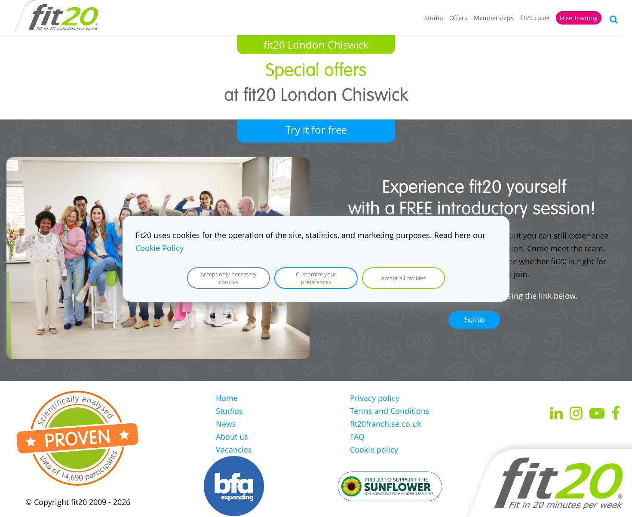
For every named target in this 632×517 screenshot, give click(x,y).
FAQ (357, 436)
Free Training (579, 18)
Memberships (494, 18)
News (226, 424)
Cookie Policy (159, 248)
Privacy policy (374, 398)
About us (232, 436)
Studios (229, 411)
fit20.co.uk (534, 18)
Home (227, 398)
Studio (433, 18)
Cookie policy (374, 449)
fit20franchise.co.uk (385, 424)
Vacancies (234, 449)
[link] (158, 164)
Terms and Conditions (390, 411)
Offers (458, 18)
